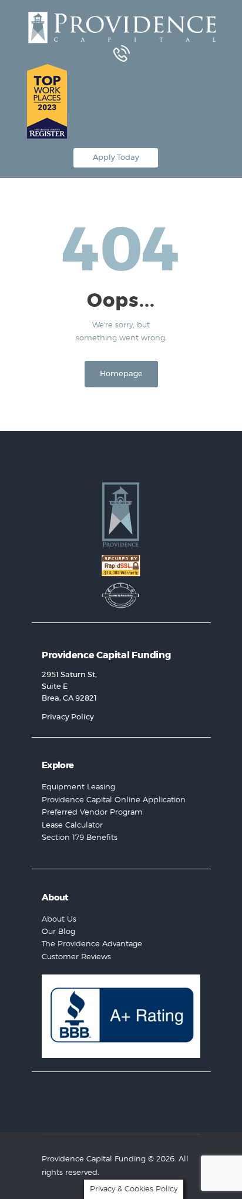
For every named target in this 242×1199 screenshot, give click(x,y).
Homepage (121, 374)
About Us (59, 919)
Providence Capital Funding (94, 1159)
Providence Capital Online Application (114, 800)
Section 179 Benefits (79, 838)
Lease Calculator (72, 825)
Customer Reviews (76, 957)
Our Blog (58, 932)
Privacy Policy (68, 717)
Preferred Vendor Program (92, 812)
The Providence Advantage (92, 944)
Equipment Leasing (78, 787)
